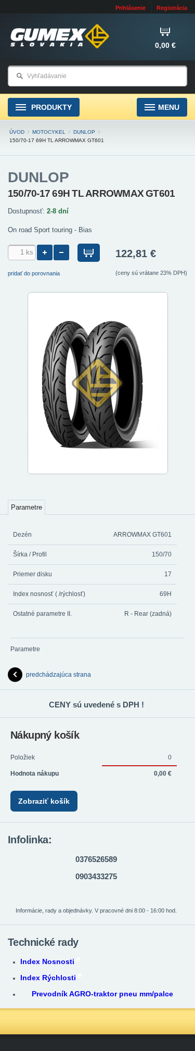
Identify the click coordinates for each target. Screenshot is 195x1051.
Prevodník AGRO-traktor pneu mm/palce (102, 994)
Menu (168, 107)
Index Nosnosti (47, 961)
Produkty (50, 107)
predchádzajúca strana (58, 674)
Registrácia (172, 8)
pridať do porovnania (34, 273)
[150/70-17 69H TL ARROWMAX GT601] (98, 472)
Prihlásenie (130, 8)
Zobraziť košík (44, 801)
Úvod (16, 132)
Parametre (26, 507)
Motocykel (49, 132)
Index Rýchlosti (48, 977)
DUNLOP (84, 132)
